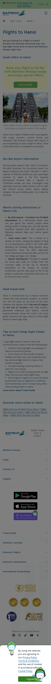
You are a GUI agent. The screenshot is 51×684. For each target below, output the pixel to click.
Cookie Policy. (25, 671)
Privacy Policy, (30, 657)
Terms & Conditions (28, 660)
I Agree (30, 679)
